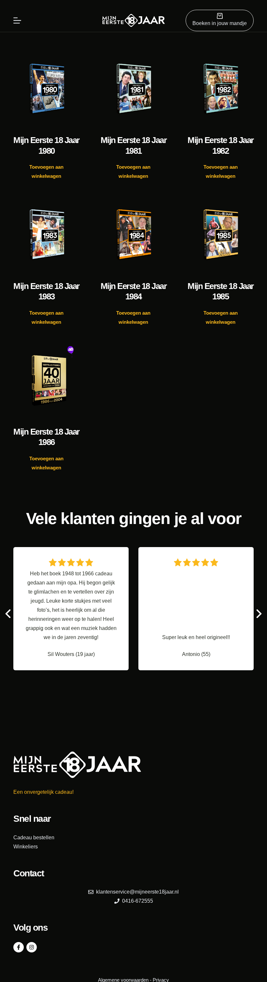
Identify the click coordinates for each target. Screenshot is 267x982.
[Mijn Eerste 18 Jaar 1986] (46, 380)
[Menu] (17, 20)
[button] (259, 614)
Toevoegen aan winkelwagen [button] (46, 171)
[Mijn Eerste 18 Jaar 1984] (133, 234)
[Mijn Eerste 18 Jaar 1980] (46, 89)
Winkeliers (25, 846)
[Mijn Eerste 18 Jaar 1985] (221, 234)
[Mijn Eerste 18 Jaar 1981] (133, 89)
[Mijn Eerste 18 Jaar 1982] (221, 89)
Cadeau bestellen (33, 837)
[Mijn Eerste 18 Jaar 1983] (46, 234)
